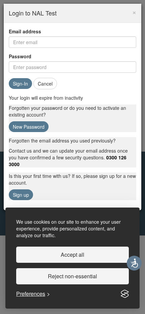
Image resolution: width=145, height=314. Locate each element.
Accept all (72, 254)
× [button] (134, 11)
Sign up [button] (21, 194)
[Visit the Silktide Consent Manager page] (125, 294)
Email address (25, 31)
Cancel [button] (45, 83)
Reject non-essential (72, 276)
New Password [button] (29, 126)
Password (20, 56)
